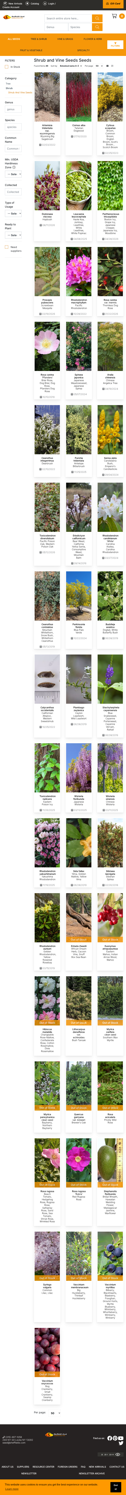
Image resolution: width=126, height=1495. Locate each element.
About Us (7, 1466)
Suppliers (23, 1466)
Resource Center (43, 1466)
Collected (11, 185)
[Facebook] (109, 1439)
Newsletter (28, 1473)
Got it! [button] (116, 1487)
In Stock (15, 66)
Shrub (9, 88)
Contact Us (116, 1466)
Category (11, 78)
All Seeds (14, 39)
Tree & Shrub (39, 39)
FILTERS (10, 60)
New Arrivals (97, 1466)
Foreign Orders (67, 1466)
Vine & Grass (65, 39)
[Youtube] (121, 1439)
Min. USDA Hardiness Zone (11, 163)
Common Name (10, 139)
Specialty (83, 50)
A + (106, 1454)
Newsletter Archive (92, 1473)
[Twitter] (121, 1444)
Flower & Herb (93, 39)
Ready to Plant (10, 226)
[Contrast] (119, 1454)
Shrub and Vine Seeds (20, 92)
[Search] (97, 18)
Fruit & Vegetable (31, 50)
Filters (115, 46)
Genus (9, 102)
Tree (8, 83)
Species (10, 120)
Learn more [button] (12, 1489)
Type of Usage (9, 204)
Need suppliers (16, 249)
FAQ (83, 1466)
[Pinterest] (115, 1439)
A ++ (111, 1454)
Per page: (40, 1412)
